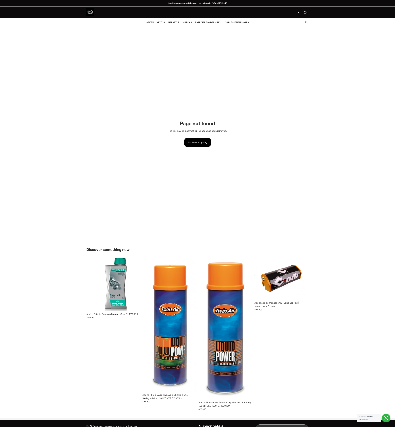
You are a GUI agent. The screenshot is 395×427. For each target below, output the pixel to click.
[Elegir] (192, 387)
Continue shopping (197, 142)
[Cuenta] (298, 12)
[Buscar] (306, 22)
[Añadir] (136, 306)
